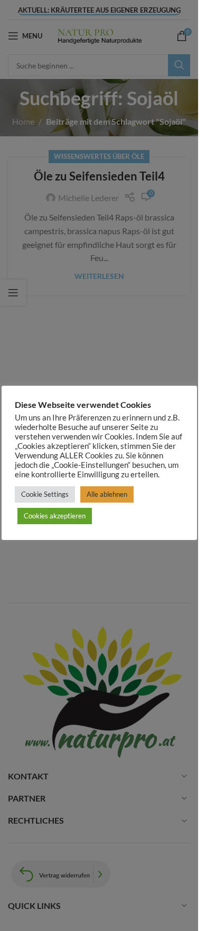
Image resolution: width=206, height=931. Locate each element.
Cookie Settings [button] (45, 494)
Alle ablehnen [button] (107, 494)
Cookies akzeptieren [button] (55, 516)
